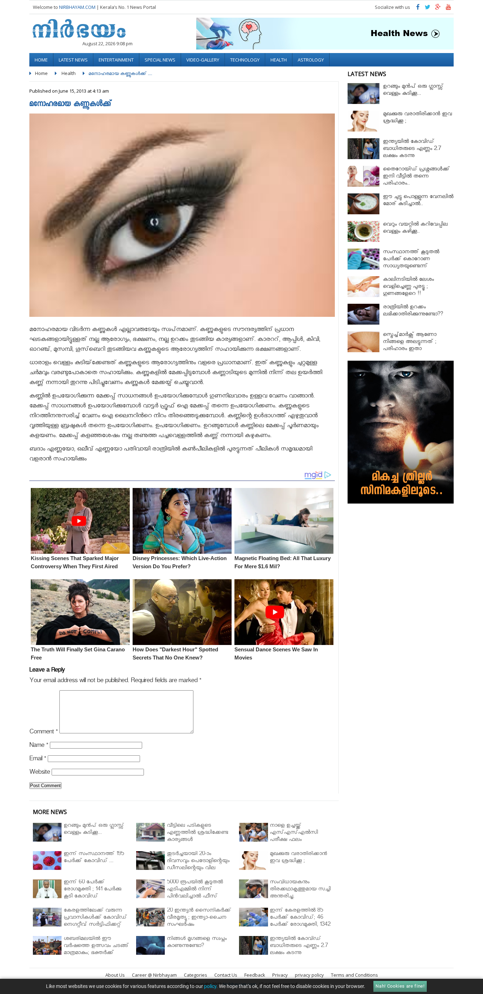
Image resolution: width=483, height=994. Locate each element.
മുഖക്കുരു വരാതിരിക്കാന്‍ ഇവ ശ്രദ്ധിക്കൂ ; (417, 118)
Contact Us (225, 975)
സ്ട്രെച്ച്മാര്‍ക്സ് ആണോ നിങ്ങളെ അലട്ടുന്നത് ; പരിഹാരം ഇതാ (409, 342)
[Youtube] (448, 8)
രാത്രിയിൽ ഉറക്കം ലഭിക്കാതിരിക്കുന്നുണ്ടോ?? (413, 311)
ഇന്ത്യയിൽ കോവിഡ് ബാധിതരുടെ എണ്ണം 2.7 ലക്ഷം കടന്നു (412, 149)
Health (278, 60)
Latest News (73, 60)
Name (38, 746)
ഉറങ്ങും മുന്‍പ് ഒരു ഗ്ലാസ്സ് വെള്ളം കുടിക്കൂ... (413, 90)
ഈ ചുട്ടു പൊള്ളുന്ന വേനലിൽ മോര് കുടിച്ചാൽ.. (418, 201)
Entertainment (116, 60)
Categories (195, 975)
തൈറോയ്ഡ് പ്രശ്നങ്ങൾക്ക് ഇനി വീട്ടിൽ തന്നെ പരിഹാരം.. (416, 177)
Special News (160, 60)
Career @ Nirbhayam (154, 975)
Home (41, 60)
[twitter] (427, 8)
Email (37, 759)
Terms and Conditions (354, 975)
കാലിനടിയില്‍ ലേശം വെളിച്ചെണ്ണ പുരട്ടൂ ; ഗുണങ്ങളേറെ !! (408, 287)
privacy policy (309, 975)
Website (39, 773)
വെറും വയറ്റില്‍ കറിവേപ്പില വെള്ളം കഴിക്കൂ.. (415, 228)
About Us (115, 975)
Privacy (280, 975)
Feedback (254, 975)
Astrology (311, 60)
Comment (43, 732)
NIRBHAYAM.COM (77, 7)
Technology (245, 60)
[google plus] (438, 8)
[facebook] (418, 8)
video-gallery (202, 60)
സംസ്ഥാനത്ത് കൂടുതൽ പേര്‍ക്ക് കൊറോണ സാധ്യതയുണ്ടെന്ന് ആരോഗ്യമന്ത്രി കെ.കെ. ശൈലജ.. (411, 267)
